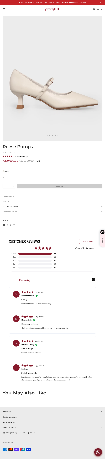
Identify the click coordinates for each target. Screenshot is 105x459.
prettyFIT (10, 442)
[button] (4, 9)
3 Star (14, 260)
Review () (24, 280)
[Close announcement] (100, 3)
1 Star (14, 267)
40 (3, 178)
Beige (7, 171)
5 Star (14, 253)
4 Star (14, 257)
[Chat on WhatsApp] (98, 452)
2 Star (14, 264)
